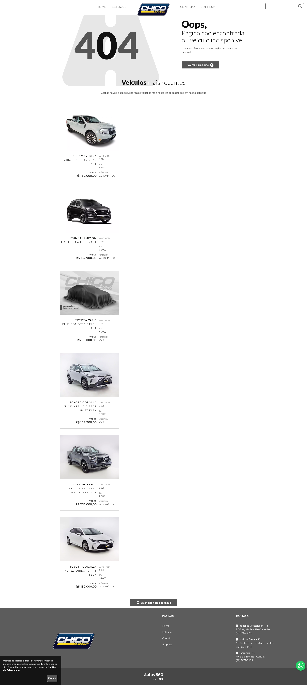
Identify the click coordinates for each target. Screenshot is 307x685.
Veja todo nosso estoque (155, 602)
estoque (201, 92)
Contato (187, 7)
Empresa (208, 7)
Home (101, 7)
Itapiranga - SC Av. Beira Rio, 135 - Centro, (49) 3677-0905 (250, 657)
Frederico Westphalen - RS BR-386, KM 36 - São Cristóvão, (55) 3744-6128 (253, 629)
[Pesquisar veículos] (300, 6)
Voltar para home (198, 64)
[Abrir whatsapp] (300, 665)
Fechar (52, 678)
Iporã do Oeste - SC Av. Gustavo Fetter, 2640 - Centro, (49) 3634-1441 (255, 643)
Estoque (119, 7)
